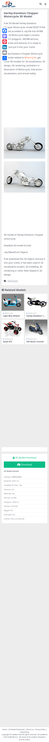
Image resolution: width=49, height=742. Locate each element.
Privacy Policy (40, 729)
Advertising (24, 732)
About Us (29, 729)
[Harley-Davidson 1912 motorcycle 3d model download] (36, 302)
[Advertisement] (24, 102)
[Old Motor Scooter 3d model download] (36, 328)
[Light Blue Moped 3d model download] (13, 302)
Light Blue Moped (11, 315)
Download (26, 464)
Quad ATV (7, 341)
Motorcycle (30, 57)
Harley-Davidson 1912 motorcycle (36, 316)
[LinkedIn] (4, 47)
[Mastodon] (4, 36)
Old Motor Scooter (35, 341)
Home (4, 729)
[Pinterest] (4, 41)
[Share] (4, 58)
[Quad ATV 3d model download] (13, 328)
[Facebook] (4, 30)
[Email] (4, 52)
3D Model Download (16, 729)
